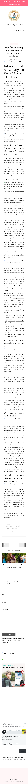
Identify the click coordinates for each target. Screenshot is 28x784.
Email (4, 594)
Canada (18, 761)
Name (4, 587)
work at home (15, 528)
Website (4, 602)
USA (9, 761)
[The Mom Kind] (14, 16)
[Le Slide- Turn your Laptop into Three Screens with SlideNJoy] (5, 545)
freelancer (8, 524)
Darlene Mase (19, 60)
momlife (8, 528)
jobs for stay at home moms (12, 526)
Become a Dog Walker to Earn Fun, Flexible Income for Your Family (14, 330)
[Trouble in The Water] (22, 545)
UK (12, 761)
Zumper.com (20, 155)
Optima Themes (19, 781)
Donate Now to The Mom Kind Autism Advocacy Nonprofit (14, 3)
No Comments (14, 532)
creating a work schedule (16, 379)
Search (23, 751)
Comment (5, 609)
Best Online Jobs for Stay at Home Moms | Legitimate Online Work (14, 317)
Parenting (14, 44)
